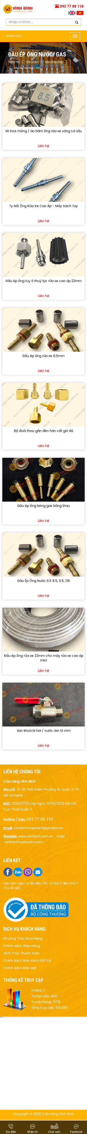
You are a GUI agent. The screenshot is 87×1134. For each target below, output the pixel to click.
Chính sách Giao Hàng (21, 946)
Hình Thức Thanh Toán (21, 953)
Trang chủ (13, 36)
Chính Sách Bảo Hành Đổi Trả (27, 961)
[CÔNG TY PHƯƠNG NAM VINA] (17, 7)
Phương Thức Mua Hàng (22, 939)
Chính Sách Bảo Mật (19, 968)
